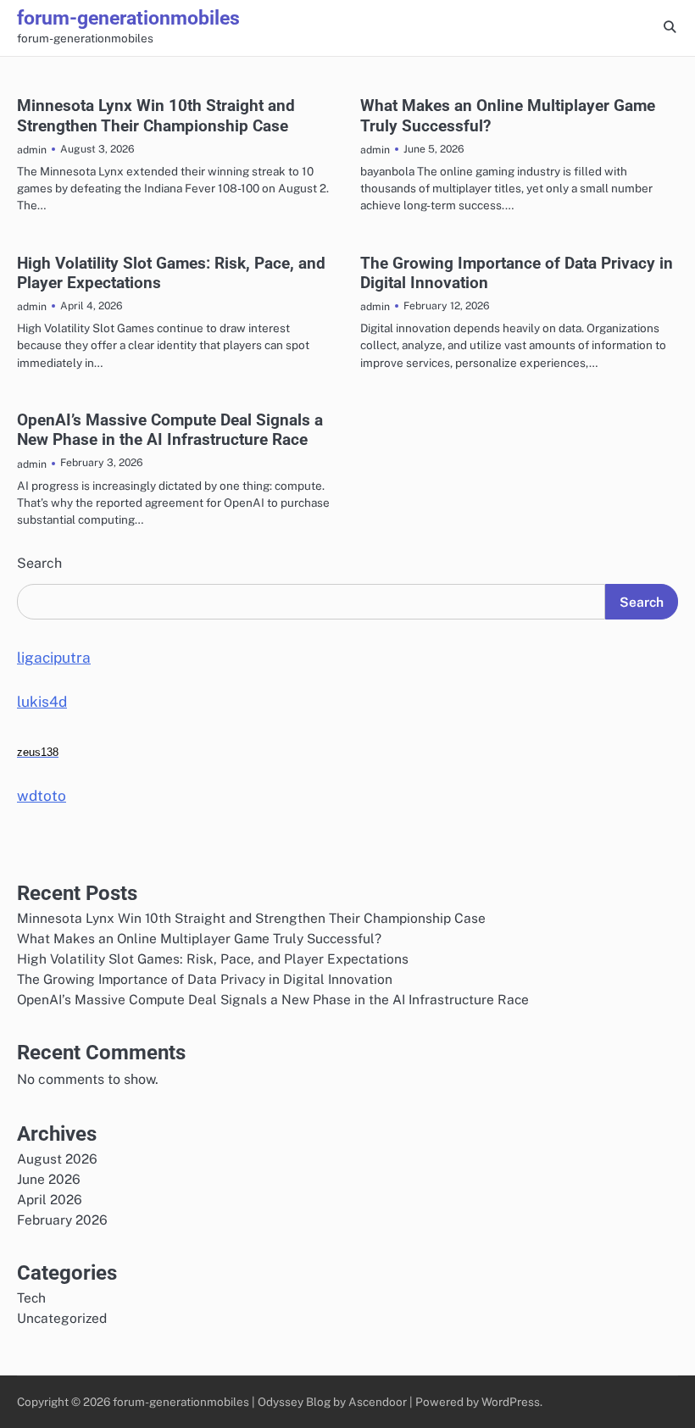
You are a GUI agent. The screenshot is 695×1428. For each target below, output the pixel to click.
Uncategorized (62, 1317)
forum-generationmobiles (128, 18)
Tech (31, 1297)
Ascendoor (377, 1402)
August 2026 (57, 1158)
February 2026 (62, 1219)
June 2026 (49, 1178)
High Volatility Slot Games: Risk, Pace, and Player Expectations (213, 958)
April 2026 (49, 1199)
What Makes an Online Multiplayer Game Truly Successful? (199, 938)
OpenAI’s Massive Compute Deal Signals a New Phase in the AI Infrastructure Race (170, 429)
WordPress (510, 1402)
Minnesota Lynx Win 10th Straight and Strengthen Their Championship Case (156, 115)
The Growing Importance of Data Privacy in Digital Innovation (204, 978)
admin (32, 149)
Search (39, 563)
